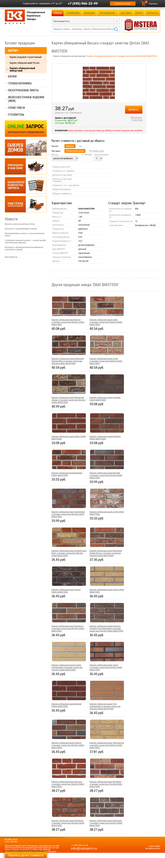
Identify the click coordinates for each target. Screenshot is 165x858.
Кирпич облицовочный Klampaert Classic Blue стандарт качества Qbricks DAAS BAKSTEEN (68, 361)
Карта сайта (154, 846)
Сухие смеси (16, 108)
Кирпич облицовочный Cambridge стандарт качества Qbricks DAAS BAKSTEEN (68, 514)
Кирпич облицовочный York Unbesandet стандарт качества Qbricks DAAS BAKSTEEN (105, 706)
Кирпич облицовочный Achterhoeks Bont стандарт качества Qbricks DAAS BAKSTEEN (69, 553)
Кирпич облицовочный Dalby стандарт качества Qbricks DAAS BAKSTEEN (106, 322)
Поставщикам (107, 13)
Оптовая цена (96, 151)
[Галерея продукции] (26, 147)
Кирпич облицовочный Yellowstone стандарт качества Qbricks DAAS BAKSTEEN (107, 745)
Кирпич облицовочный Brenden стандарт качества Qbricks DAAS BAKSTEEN (106, 475)
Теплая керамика (20, 83)
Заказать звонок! (123, 3)
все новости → (12, 257)
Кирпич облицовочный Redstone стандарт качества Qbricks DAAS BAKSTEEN (68, 823)
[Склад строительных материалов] (26, 204)
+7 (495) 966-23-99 (83, 3)
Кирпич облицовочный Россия (24, 63)
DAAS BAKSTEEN (86, 209)
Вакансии (89, 13)
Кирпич (13, 50)
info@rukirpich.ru (84, 848)
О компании (73, 13)
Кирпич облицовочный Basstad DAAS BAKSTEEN (67, 474)
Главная (57, 13)
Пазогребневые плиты (23, 90)
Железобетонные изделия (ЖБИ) (26, 99)
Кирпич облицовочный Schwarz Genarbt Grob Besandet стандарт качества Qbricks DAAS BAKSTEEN (106, 628)
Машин (70, 146)
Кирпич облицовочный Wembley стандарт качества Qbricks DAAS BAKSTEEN (106, 784)
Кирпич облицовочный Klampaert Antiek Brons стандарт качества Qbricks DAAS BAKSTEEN (106, 553)
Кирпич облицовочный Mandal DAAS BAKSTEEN (66, 705)
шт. (81, 146)
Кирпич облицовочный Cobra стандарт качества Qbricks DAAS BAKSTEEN (106, 667)
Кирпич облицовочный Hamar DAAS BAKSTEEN (66, 590)
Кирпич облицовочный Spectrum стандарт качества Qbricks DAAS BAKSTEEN (68, 628)
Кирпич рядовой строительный (25, 57)
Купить (134, 109)
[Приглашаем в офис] (26, 166)
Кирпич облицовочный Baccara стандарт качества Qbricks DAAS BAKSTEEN (68, 784)
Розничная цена (75, 151)
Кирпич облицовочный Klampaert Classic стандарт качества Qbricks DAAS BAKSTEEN (68, 400)
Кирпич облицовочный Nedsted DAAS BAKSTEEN (105, 437)
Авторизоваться (152, 848)
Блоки (12, 76)
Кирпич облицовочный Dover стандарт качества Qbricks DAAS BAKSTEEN (106, 361)
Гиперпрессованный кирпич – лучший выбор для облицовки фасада (25, 241)
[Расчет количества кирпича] (26, 185)
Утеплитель (16, 115)
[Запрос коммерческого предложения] (26, 129)
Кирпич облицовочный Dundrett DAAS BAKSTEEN (105, 398)
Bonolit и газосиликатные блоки (20, 224)
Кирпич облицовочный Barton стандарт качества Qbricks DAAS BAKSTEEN (68, 322)
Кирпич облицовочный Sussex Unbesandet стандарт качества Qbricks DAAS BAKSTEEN (67, 667)
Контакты (152, 13)
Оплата (139, 13)
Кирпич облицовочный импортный (22, 69)
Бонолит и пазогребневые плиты (21, 229)
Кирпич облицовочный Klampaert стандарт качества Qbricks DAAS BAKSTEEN (106, 823)
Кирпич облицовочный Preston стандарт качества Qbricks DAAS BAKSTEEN (68, 745)
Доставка (126, 13)
